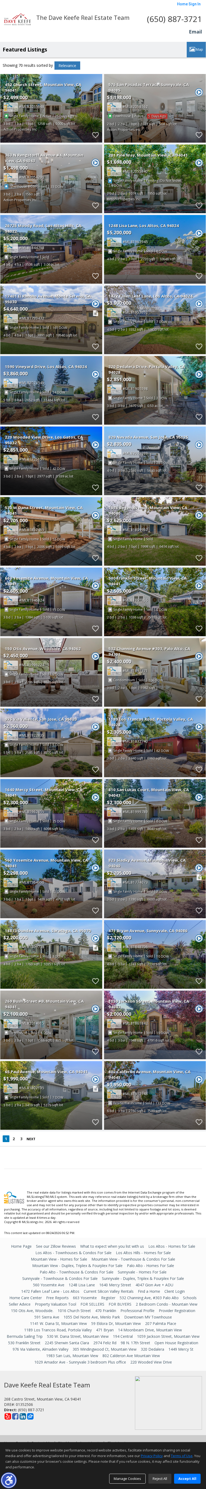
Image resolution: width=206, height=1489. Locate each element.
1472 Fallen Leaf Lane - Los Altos (50, 1291)
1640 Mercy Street (115, 1284)
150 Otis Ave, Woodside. (32, 1310)
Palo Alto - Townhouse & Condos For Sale (76, 1272)
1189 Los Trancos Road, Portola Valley (58, 1329)
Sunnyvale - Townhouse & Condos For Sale (60, 1278)
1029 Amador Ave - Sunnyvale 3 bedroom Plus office (80, 1362)
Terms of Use (182, 1455)
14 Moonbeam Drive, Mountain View (150, 1329)
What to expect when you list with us (112, 1246)
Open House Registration (176, 1342)
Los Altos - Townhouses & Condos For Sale (73, 1252)
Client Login (174, 1291)
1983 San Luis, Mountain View (72, 1355)
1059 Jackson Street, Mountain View (168, 1336)
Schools (190, 1297)
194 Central (123, 1336)
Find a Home (149, 1291)
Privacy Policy (152, 1455)
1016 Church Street (74, 1310)
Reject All (160, 1478)
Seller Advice (20, 1304)
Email (195, 31)
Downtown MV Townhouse (148, 1317)
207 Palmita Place (160, 1323)
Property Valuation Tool (55, 1304)
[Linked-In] (23, 1416)
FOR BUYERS (120, 1304)
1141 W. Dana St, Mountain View (58, 1323)
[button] (8, 1480)
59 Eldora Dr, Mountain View (116, 1323)
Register (108, 1297)
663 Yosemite (85, 1297)
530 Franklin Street (24, 1342)
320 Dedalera (152, 1349)
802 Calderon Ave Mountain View (131, 1355)
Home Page (21, 1246)
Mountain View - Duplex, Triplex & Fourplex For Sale (77, 1265)
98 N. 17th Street (135, 1342)
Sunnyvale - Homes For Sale (142, 1272)
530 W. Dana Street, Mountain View (78, 1336)
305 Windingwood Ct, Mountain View (105, 1349)
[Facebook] (15, 1416)
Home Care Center (25, 1297)
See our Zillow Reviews (56, 1246)
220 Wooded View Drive (151, 1362)
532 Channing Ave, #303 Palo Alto (149, 1297)
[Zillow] (30, 1416)
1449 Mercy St (180, 1349)
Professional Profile (137, 1310)
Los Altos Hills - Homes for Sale (143, 1252)
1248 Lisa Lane (82, 1284)
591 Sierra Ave (46, 1317)
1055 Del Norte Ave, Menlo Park (92, 1317)
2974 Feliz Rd (104, 1342)
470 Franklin (105, 1310)
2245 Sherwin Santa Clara (67, 1342)
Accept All (187, 1478)
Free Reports (57, 1297)
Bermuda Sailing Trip (25, 1336)
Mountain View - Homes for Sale (59, 1259)
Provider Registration (177, 1310)
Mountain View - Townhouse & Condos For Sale (133, 1259)
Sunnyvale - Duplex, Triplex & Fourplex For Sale (143, 1278)
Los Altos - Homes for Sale (171, 1246)
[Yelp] (8, 1416)
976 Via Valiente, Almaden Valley (40, 1349)
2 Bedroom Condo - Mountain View (166, 1304)
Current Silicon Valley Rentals (109, 1291)
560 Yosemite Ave (48, 1284)
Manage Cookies (127, 1478)
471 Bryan (105, 1329)
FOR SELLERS (92, 1304)
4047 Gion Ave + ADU (154, 1284)
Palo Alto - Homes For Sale (150, 1265)
